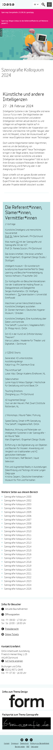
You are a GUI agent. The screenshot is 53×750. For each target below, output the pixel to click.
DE (35, 4)
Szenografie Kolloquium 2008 (17, 523)
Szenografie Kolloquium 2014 (17, 546)
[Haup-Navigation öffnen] (49, 4)
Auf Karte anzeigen (14, 660)
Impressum (15, 743)
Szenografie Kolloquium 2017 (17, 557)
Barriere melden (20, 746)
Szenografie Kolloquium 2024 (17, 584)
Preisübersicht (12, 628)
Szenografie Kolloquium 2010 (17, 531)
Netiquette (34, 746)
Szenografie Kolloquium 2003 (17, 504)
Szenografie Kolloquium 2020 (17, 569)
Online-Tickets (12, 634)
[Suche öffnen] (43, 4)
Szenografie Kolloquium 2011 (17, 534)
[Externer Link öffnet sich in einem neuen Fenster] (26, 701)
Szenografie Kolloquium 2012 (17, 538)
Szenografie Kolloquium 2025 (17, 588)
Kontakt (6, 743)
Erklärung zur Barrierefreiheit (39, 743)
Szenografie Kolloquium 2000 (17, 496)
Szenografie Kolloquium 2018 (17, 561)
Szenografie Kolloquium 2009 (17, 527)
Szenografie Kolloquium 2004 (17, 508)
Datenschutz (24, 743)
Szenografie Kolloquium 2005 (17, 511)
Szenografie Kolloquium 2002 (17, 500)
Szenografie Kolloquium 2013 (17, 542)
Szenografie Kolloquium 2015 (17, 550)
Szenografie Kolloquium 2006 (17, 515)
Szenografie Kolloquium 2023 (17, 581)
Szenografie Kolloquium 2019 (17, 565)
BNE (28, 746)
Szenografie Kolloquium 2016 (17, 554)
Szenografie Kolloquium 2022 (17, 577)
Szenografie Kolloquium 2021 (17, 573)
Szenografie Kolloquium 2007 (17, 519)
